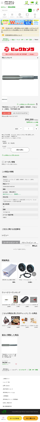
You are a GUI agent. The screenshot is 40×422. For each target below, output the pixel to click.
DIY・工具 (29, 39)
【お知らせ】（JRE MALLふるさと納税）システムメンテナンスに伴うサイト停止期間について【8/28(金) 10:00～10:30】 (19, 30)
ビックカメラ (8, 57)
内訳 (37, 125)
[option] (20, 78)
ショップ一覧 (6, 382)
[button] (34, 274)
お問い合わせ (6, 385)
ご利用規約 (5, 396)
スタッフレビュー (29, 242)
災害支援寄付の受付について (13, 35)
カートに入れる (14, 418)
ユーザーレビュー (10, 242)
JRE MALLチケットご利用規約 (10, 399)
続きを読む (20, 150)
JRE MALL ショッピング (5, 39)
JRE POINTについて (8, 389)
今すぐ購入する (30, 418)
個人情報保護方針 (7, 406)
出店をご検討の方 (7, 402)
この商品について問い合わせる (27, 104)
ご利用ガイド (6, 378)
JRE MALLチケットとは (9, 392)
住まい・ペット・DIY (18, 39)
